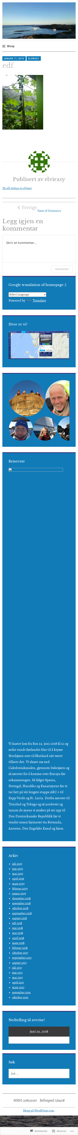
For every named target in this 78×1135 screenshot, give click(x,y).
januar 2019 (19, 894)
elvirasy (33, 58)
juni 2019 (17, 869)
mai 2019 (17, 874)
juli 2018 (17, 923)
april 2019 (18, 879)
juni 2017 (17, 973)
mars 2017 (18, 987)
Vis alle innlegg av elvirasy (17, 188)
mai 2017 (17, 978)
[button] (27, 398)
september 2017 (22, 958)
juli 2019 (17, 864)
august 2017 (19, 963)
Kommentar (62, 269)
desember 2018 (21, 899)
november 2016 (21, 993)
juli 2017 (17, 968)
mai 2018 (17, 933)
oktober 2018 (20, 908)
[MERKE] (39, 1073)
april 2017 (18, 983)
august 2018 (19, 918)
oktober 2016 (20, 997)
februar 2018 (20, 948)
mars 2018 (18, 943)
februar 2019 (20, 889)
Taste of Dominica (41, 208)
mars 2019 (18, 884)
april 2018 (18, 938)
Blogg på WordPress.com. (39, 1111)
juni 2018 (17, 928)
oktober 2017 (20, 953)
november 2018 (21, 903)
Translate (39, 300)
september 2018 (22, 913)
